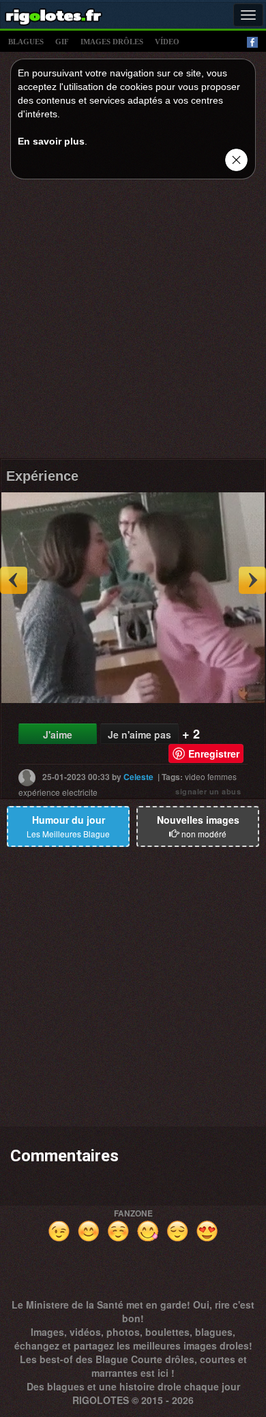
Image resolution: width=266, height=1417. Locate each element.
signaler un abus (208, 791)
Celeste (138, 777)
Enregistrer (213, 753)
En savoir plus (51, 141)
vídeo (167, 42)
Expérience (42, 475)
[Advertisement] (133, 323)
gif (62, 42)
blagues (26, 42)
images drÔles (111, 42)
